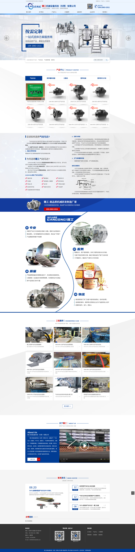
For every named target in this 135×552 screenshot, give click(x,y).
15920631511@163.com (34, 539)
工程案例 (66, 12)
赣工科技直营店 (28, 521)
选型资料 (79, 12)
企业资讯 (92, 12)
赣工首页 (28, 12)
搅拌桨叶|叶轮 (101, 78)
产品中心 (103, 1)
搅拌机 (53, 60)
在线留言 (108, 1)
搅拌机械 (83, 78)
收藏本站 (98, 1)
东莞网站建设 (88, 550)
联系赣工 (105, 12)
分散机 (66, 78)
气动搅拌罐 (47, 60)
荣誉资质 (89, 534)
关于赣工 (41, 12)
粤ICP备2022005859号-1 (73, 550)
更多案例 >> (67, 406)
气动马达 (40, 60)
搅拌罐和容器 (51, 78)
